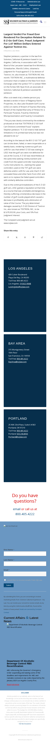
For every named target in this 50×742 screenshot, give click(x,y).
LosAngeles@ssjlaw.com (18, 287)
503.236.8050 (22, 434)
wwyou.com (29, 739)
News (18, 51)
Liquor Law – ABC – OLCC (18, 5)
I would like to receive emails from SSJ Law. (24, 580)
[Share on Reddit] (42, 237)
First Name (9, 549)
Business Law (10, 51)
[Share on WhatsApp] (25, 237)
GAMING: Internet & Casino (21, 9)
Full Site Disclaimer (25, 724)
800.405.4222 (22, 359)
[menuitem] (18, 1)
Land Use (36, 9)
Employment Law (35, 5)
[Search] (40, 22)
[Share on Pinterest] (33, 237)
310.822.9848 (25, 283)
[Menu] (45, 22)
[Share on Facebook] (8, 237)
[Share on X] (16, 237)
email (16, 509)
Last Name (9, 560)
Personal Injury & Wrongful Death (26, 12)
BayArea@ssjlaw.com (17, 362)
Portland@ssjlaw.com (17, 437)
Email (7, 570)
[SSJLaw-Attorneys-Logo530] (21, 22)
